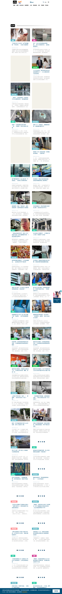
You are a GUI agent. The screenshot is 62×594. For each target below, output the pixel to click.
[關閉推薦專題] (61, 291)
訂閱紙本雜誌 (14, 2)
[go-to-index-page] (32, 2)
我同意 (56, 591)
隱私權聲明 (24, 592)
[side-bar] (48, 2)
